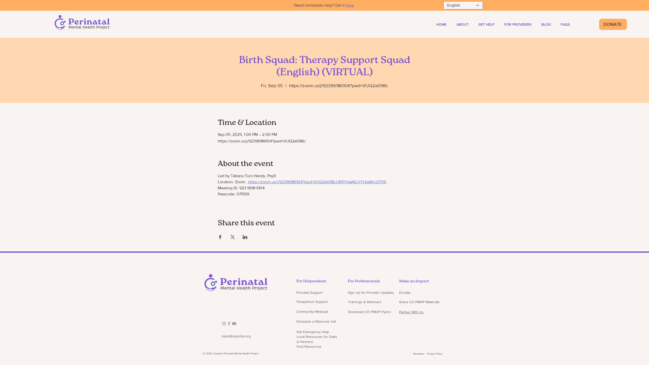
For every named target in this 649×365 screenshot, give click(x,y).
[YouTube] (234, 323)
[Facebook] (229, 323)
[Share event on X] (232, 237)
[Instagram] (224, 323)
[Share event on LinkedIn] (245, 237)
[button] (520, 24)
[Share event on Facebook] (220, 237)
